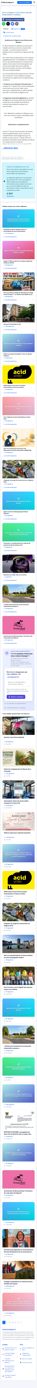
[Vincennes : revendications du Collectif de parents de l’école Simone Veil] (18, 537)
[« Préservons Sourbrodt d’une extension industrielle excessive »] (18, 599)
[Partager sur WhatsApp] (4, 24)
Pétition (5, 29)
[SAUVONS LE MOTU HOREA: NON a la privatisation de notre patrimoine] (18, 224)
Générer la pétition (17, 697)
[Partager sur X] (8, 24)
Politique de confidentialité (12, 36)
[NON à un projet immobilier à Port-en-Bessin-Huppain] (18, 348)
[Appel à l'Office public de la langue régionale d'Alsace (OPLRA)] (18, 255)
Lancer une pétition (24, 2)
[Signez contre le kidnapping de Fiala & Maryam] (18, 506)
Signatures (18, 29)
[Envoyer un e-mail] (12, 24)
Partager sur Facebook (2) (14, 20)
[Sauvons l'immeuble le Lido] (18, 318)
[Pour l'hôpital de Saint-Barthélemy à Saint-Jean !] (18, 411)
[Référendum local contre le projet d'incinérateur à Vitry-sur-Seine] (18, 380)
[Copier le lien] (17, 24)
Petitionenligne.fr (7, 2)
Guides (5, 1345)
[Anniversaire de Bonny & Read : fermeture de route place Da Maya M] (18, 630)
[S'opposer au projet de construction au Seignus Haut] (18, 474)
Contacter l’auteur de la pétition (13, 158)
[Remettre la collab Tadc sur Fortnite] (18, 568)
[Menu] (34, 2)
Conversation (9, 32)
